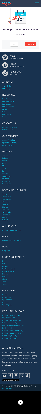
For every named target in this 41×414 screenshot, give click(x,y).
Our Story (6, 89)
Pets (4, 277)
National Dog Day (9, 338)
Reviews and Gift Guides (12, 240)
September (6, 176)
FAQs (4, 109)
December (6, 184)
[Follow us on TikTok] (27, 375)
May (4, 166)
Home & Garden (8, 271)
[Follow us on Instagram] (16, 375)
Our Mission (7, 86)
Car (3, 264)
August (5, 174)
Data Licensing (8, 145)
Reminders (6, 114)
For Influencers (8, 107)
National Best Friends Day (12, 331)
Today (4, 194)
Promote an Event (9, 127)
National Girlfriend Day (11, 315)
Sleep (4, 279)
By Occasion (7, 300)
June (4, 168)
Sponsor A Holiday (9, 143)
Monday (5, 207)
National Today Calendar (12, 230)
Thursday (6, 215)
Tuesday (5, 210)
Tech (4, 282)
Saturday (5, 220)
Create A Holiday (9, 140)
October (5, 179)
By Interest (6, 297)
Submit (31, 44)
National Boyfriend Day (11, 320)
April (4, 163)
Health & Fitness (8, 269)
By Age (5, 294)
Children (5, 266)
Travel (4, 284)
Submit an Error (8, 130)
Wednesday (7, 212)
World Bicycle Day (9, 336)
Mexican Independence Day (13, 325)
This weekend (7, 199)
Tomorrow (6, 197)
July (3, 171)
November (6, 181)
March (4, 161)
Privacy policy (7, 389)
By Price (5, 302)
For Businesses (8, 99)
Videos (5, 117)
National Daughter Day (11, 333)
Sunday (5, 204)
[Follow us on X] (21, 375)
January (5, 156)
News (4, 112)
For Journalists (8, 101)
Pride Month (7, 328)
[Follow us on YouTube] (4, 375)
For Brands (6, 104)
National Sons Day (9, 323)
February (5, 158)
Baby (4, 261)
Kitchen (5, 274)
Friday (4, 217)
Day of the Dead (8, 318)
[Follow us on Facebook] (10, 375)
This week (6, 202)
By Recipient (7, 305)
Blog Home (7, 251)
